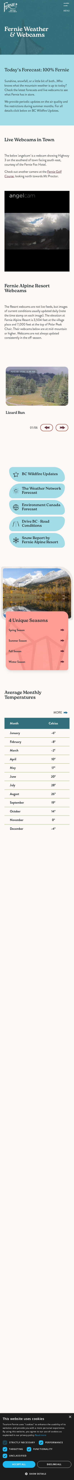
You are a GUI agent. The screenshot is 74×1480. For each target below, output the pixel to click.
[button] (37, 1474)
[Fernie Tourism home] (10, 7)
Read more (41, 1435)
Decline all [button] (54, 1464)
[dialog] (37, 1446)
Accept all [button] (19, 1464)
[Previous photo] (46, 427)
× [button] (70, 1417)
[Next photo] (62, 427)
